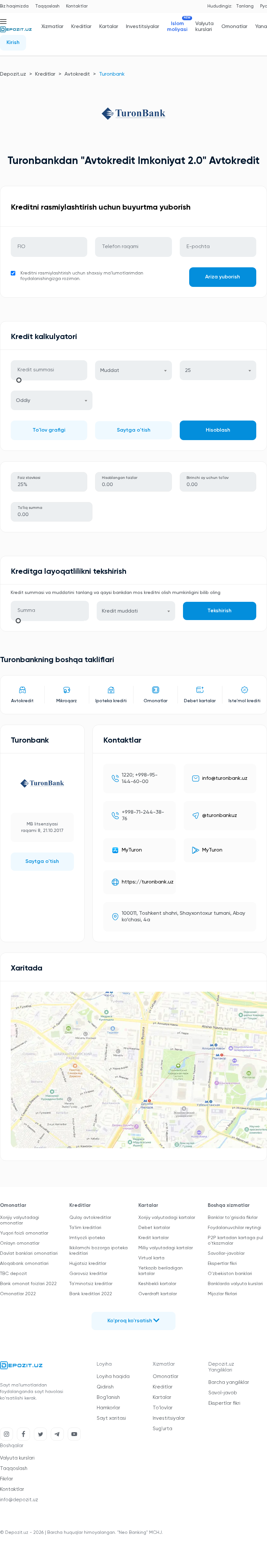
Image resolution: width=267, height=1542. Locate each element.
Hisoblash (218, 430)
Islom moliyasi (177, 26)
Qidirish (105, 1387)
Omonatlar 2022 (18, 1294)
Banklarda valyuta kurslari (235, 1284)
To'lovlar (163, 1407)
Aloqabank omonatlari (24, 1263)
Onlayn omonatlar (19, 1243)
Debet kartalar (154, 1227)
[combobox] (133, 370)
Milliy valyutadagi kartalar (165, 1248)
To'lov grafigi (49, 430)
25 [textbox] (188, 370)
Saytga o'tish (133, 430)
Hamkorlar (108, 1407)
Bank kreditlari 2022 (90, 1294)
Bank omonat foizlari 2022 (28, 1284)
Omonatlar (234, 26)
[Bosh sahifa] (16, 32)
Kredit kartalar (153, 1238)
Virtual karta (151, 1258)
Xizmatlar (52, 26)
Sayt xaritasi (111, 1418)
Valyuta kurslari (204, 26)
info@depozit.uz (19, 1499)
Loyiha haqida (113, 1376)
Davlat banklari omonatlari (29, 1253)
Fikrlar (6, 1478)
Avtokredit (77, 74)
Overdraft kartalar (157, 1294)
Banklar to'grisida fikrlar (233, 1217)
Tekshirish (219, 611)
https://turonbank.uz (148, 882)
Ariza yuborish (222, 277)
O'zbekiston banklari (230, 1273)
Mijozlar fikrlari (222, 1294)
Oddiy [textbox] (23, 400)
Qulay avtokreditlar (90, 1217)
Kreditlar (81, 26)
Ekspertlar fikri (222, 1263)
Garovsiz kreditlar (88, 1273)
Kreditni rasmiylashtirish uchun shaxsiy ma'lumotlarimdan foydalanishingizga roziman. (82, 276)
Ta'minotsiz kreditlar (90, 1284)
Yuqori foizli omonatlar (24, 1233)
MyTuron (132, 850)
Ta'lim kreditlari (85, 1227)
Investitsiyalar (142, 26)
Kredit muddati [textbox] (120, 611)
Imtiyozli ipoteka (87, 1238)
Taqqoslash (47, 6)
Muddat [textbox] (109, 370)
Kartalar (108, 26)
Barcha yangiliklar (228, 1382)
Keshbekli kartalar (157, 1284)
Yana (261, 26)
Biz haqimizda (14, 6)
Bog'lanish (108, 1397)
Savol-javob (222, 1392)
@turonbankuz (219, 815)
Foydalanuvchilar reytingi (234, 1227)
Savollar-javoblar (226, 1253)
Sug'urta (162, 1428)
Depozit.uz (13, 74)
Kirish (13, 42)
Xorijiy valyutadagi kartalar (166, 1217)
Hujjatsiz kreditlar (87, 1263)
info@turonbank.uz (224, 778)
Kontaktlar (77, 6)
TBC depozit (13, 1273)
